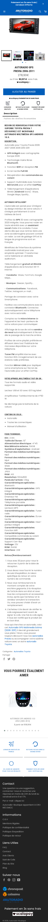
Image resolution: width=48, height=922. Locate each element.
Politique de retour (12, 835)
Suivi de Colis (9, 859)
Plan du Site (8, 863)
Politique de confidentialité (16, 827)
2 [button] (25, 62)
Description (10, 113)
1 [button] (22, 62)
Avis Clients (8, 855)
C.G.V (5, 819)
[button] (4, 730)
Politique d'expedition (13, 831)
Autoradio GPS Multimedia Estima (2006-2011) (23, 629)
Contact (7, 851)
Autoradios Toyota (22, 651)
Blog (5, 867)
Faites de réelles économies (20, 118)
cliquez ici (19, 800)
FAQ (5, 847)
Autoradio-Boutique (17, 921)
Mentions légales (11, 823)
